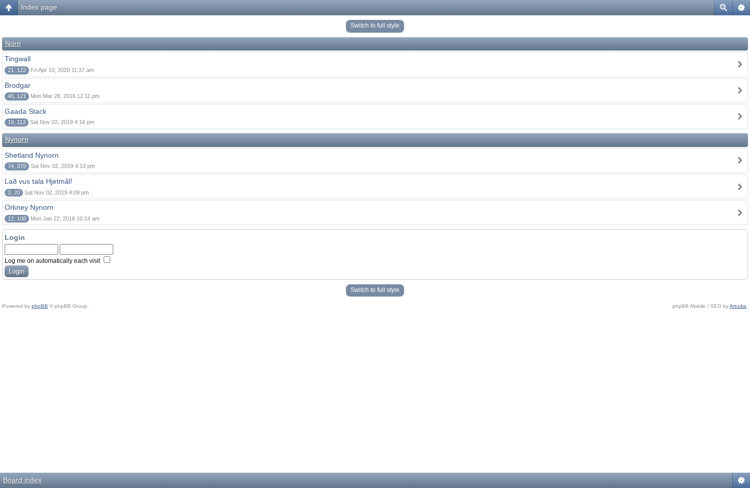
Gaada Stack (25, 111)
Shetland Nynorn (32, 155)
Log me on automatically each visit (53, 260)
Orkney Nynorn (29, 207)
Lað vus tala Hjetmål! (38, 181)
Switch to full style (375, 25)
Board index (22, 480)
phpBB (40, 306)
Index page (39, 7)
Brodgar (18, 85)
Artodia (738, 306)
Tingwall (18, 59)
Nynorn (17, 139)
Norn (13, 43)
